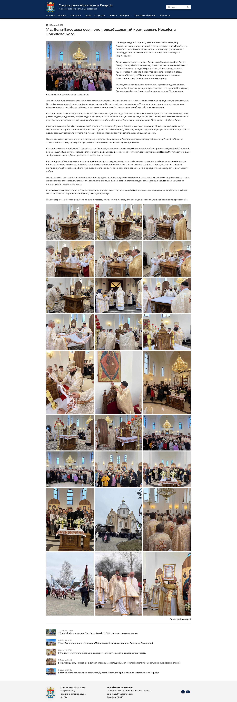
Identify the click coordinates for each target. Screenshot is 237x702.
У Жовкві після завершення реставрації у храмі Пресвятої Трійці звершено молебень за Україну (108, 673)
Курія (88, 15)
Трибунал (125, 15)
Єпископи (75, 15)
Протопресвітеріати (145, 15)
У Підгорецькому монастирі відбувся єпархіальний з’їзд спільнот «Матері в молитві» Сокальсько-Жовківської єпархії (119, 663)
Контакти (165, 15)
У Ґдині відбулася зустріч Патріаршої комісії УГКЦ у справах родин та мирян (98, 633)
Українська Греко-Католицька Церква (78, 9)
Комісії (113, 15)
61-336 (120, 697)
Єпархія (62, 15)
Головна (50, 15)
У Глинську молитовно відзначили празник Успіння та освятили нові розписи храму (102, 653)
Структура (99, 15)
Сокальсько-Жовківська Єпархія (86, 5)
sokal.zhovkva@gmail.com (120, 694)
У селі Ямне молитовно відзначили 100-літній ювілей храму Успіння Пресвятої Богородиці (105, 643)
